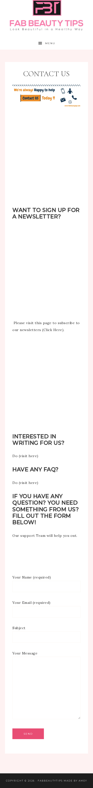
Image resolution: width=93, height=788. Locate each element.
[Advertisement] (46, 160)
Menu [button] (50, 43)
